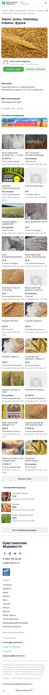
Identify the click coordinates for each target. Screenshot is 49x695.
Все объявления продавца (24, 530)
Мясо (5, 600)
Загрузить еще (24, 479)
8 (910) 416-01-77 (11, 563)
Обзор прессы (9, 615)
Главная (4, 11)
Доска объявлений (18, 11)
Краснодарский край (11, 102)
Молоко (6, 596)
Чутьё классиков (10, 619)
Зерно (5, 592)
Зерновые (31, 11)
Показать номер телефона (13, 70)
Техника (6, 604)
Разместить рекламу (11, 647)
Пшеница (41, 11)
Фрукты (6, 611)
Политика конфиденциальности (17, 684)
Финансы (7, 588)
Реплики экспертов (12, 626)
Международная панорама (15, 623)
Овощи (6, 607)
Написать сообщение (35, 69)
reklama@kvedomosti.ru (13, 642)
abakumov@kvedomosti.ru (14, 656)
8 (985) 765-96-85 (12, 559)
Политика (7, 585)
